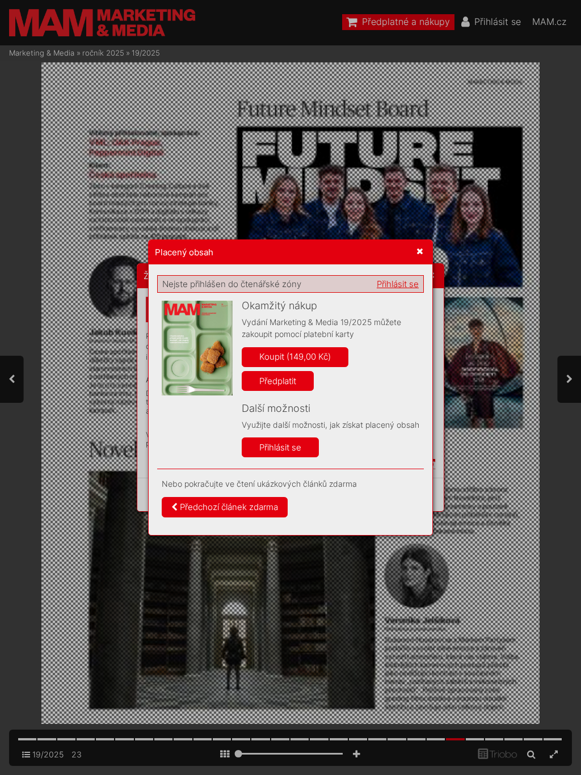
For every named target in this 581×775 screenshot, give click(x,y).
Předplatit (277, 381)
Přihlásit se (398, 284)
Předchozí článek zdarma (228, 507)
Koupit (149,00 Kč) (295, 356)
